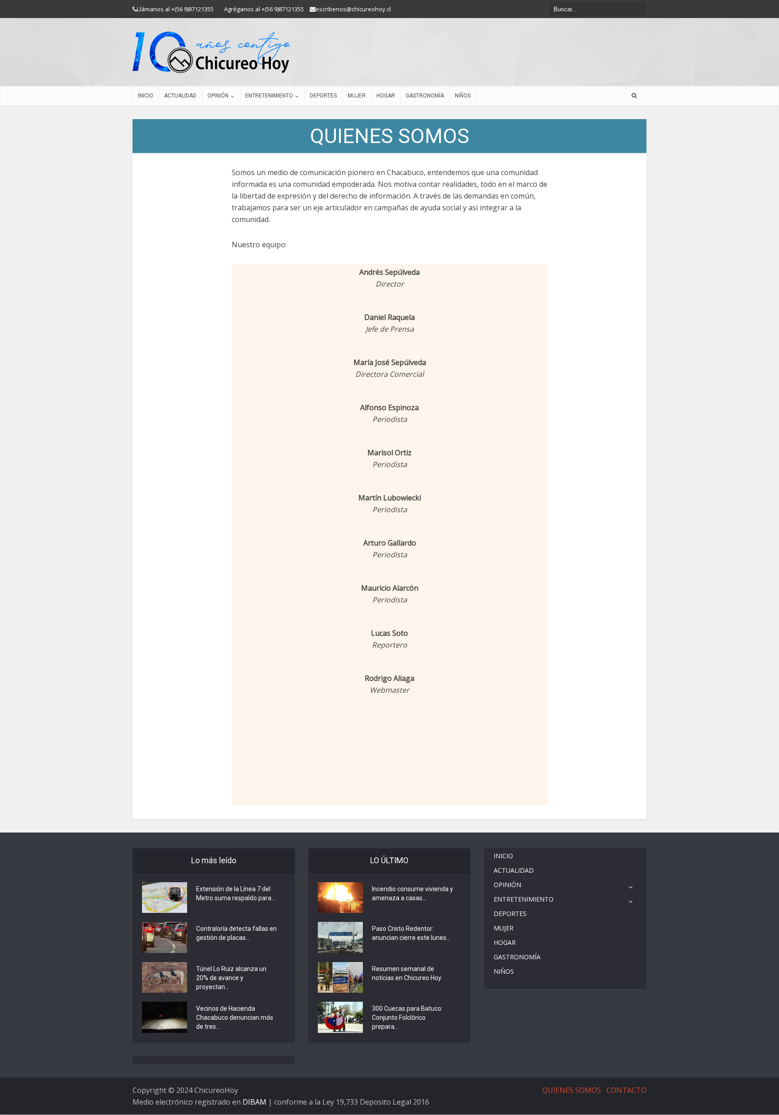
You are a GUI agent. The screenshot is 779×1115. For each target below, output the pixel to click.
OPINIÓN (218, 96)
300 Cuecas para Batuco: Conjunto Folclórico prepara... (407, 1017)
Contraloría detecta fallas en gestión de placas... (236, 933)
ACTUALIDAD (180, 96)
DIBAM (254, 1102)
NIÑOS (463, 96)
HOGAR (385, 96)
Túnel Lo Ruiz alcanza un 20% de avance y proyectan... (231, 977)
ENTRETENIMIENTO (269, 96)
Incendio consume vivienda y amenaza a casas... (412, 893)
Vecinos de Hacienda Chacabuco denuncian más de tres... (234, 1017)
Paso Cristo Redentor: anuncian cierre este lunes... (411, 933)
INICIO (145, 96)
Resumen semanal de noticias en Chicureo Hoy (406, 973)
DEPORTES (323, 96)
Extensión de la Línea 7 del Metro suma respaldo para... (235, 893)
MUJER (357, 96)
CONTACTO (626, 1090)
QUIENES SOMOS (571, 1090)
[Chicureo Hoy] (211, 52)
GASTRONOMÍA (425, 96)
